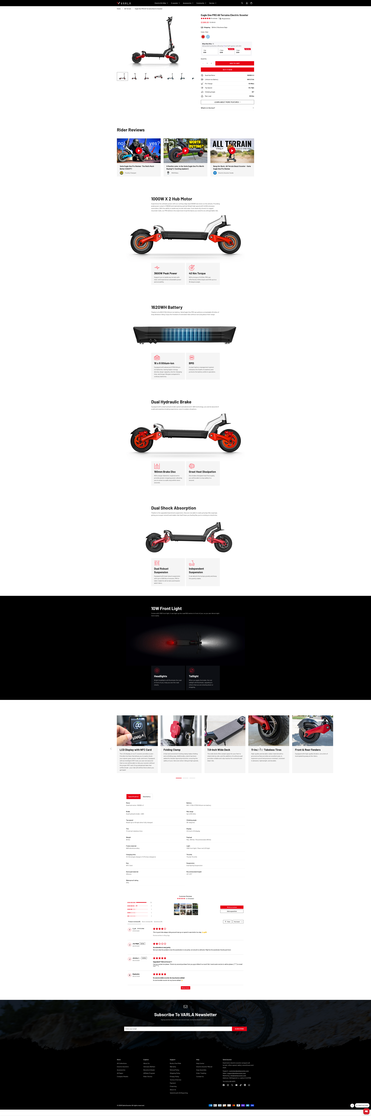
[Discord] (245, 1085)
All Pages (120, 1073)
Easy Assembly (201, 1070)
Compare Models (122, 1076)
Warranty (173, 1066)
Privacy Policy (174, 1076)
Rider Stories (147, 1076)
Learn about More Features (226, 102)
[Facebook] (224, 1085)
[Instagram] (228, 1085)
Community (200, 3)
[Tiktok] (241, 1085)
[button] (205, 18)
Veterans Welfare (149, 1066)
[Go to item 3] (189, 906)
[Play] (139, 150)
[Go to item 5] (177, 912)
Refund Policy (174, 1070)
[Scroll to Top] (367, 1103)
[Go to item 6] (183, 912)
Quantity (204, 59)
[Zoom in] (190, 17)
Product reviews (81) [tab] (134, 921)
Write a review (232, 907)
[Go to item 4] (195, 906)
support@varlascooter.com (236, 1073)
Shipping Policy (175, 1073)
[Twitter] (232, 1085)
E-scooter (174, 3)
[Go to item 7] (189, 912)
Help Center (200, 1063)
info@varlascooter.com (238, 1075)
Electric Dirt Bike (160, 3)
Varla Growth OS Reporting (179, 1093)
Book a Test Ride (175, 1063)
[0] (251, 3)
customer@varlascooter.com (239, 1071)
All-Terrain (127, 9)
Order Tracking (201, 1073)
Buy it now (227, 70)
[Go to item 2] (183, 906)
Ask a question (232, 911)
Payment (173, 1083)
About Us (146, 1063)
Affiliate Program (149, 1073)
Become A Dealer (149, 1070)
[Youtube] (236, 1085)
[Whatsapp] (249, 1085)
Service (211, 3)
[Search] (242, 3)
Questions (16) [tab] (158, 921)
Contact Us (200, 1076)
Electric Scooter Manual (204, 1066)
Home (119, 9)
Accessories (187, 3)
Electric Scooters (123, 1066)
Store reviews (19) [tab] (147, 921)
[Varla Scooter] (124, 3)
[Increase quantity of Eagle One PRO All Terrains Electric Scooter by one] (211, 63)
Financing (173, 1086)
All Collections (122, 1063)
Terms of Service (175, 1080)
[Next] (260, 749)
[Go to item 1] (177, 906)
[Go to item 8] (195, 912)
